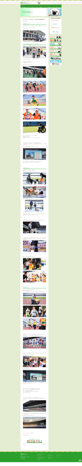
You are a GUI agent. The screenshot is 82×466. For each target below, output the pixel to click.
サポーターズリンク (58, 455)
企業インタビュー (50, 458)
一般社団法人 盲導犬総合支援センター (25, 3)
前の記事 (24, 444)
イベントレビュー (50, 454)
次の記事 (45, 444)
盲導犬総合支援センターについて (41, 454)
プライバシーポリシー (58, 454)
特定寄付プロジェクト (50, 455)
